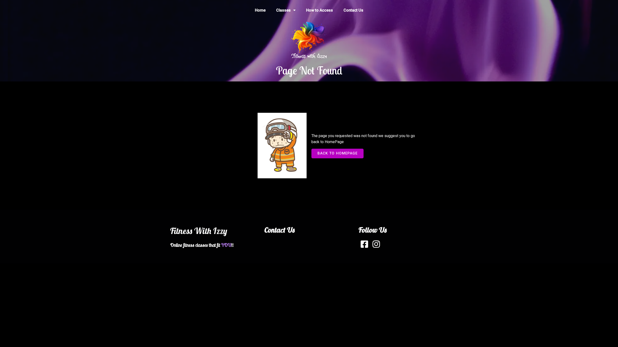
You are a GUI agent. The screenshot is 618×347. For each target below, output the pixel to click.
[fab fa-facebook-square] (364, 244)
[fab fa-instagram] (376, 244)
